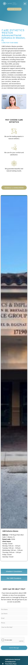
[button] (25, 3)
